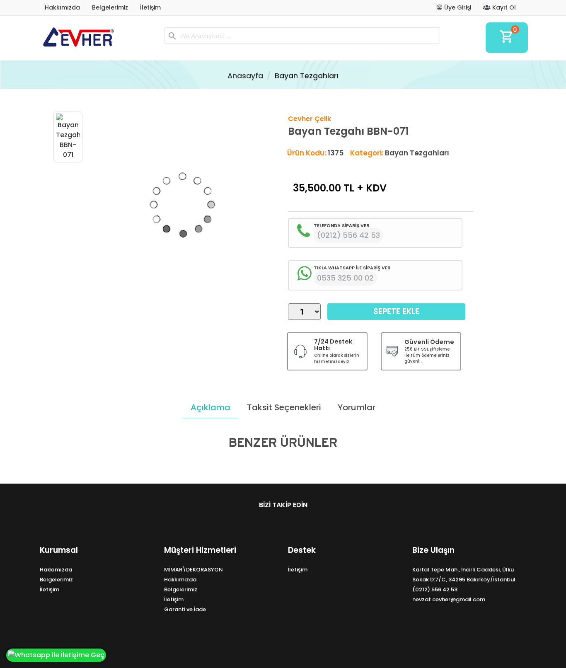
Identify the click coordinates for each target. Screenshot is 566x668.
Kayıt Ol (503, 7)
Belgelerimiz (110, 7)
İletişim (150, 7)
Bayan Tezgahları (307, 76)
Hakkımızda (62, 7)
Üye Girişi (457, 7)
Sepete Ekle (396, 311)
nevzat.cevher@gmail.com (448, 599)
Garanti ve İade (185, 609)
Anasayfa (245, 76)
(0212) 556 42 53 (434, 589)
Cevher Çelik (309, 118)
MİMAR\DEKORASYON (193, 570)
